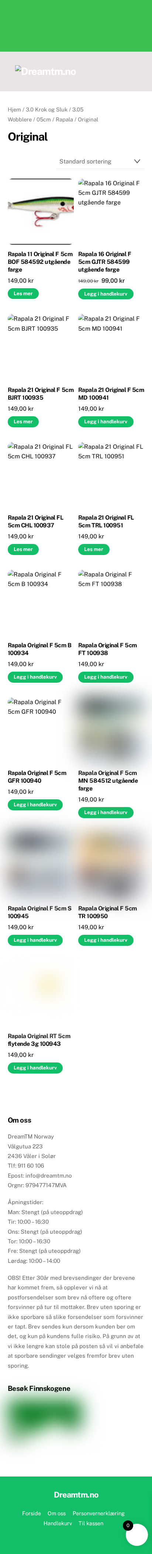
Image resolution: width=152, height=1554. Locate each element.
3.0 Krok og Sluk (47, 109)
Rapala (64, 119)
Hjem (14, 109)
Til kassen (91, 1523)
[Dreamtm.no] (45, 71)
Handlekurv (58, 1523)
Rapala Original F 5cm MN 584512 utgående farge (108, 780)
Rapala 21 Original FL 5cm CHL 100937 (35, 521)
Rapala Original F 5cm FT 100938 (107, 649)
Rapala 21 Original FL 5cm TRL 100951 (106, 521)
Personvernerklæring (99, 1513)
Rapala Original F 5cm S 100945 (40, 912)
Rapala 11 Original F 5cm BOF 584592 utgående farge (40, 262)
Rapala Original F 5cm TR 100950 (107, 912)
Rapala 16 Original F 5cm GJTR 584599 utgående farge (104, 262)
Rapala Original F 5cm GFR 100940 (37, 776)
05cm (44, 119)
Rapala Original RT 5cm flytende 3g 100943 (39, 1040)
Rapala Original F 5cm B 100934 (40, 649)
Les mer (23, 293)
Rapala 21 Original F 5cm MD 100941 (111, 393)
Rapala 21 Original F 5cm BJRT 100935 (40, 393)
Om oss (57, 1513)
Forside (31, 1513)
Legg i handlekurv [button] (105, 294)
